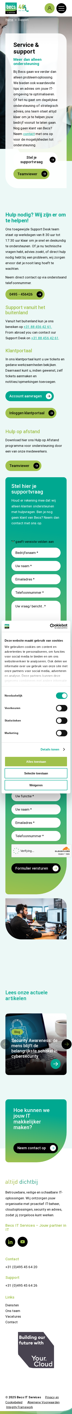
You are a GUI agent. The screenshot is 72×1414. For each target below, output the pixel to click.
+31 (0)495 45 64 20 (21, 1267)
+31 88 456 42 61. (38, 327)
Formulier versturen (31, 868)
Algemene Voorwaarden (43, 1402)
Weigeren (36, 785)
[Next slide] (67, 1044)
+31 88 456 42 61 (45, 338)
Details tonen (50, 749)
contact (29, 134)
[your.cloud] (36, 1350)
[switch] (61, 708)
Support (12, 1277)
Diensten (12, 1305)
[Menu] (59, 8)
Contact (12, 1259)
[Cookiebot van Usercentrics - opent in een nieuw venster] (50, 626)
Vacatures (13, 1316)
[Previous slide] (5, 1044)
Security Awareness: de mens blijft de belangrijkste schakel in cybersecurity (34, 1048)
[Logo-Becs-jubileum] (29, 8)
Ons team (12, 1311)
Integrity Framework (19, 1407)
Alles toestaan (36, 761)
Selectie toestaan (36, 773)
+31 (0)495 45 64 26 (21, 1285)
